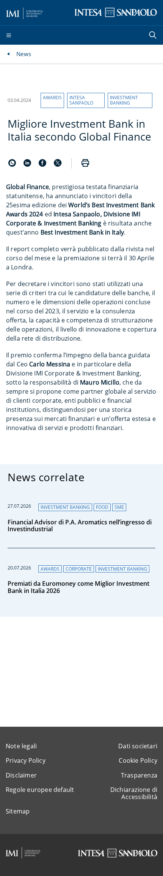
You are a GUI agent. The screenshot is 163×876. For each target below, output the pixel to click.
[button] (52, 100)
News (23, 54)
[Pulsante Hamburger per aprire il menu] (9, 35)
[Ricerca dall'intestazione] (153, 35)
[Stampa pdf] (85, 163)
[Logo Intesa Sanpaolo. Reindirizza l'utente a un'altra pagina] (115, 12)
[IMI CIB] (23, 853)
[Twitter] (57, 164)
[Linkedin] (28, 164)
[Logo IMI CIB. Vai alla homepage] (24, 12)
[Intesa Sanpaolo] (117, 853)
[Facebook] (43, 164)
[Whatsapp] (13, 164)
